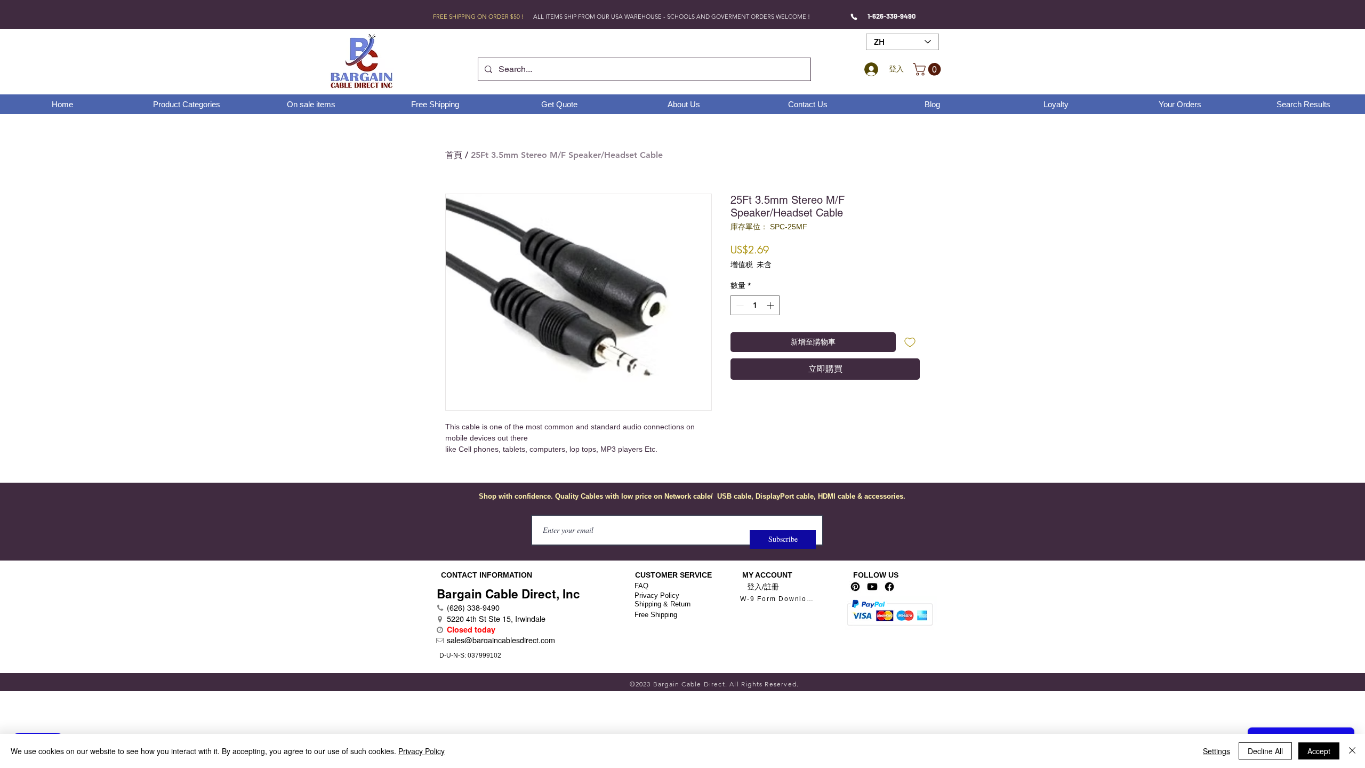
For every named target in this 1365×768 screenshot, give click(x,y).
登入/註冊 (763, 586)
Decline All (1265, 751)
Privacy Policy (657, 595)
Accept (1318, 751)
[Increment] (771, 305)
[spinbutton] (755, 305)
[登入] (869, 69)
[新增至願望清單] (910, 342)
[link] (928, 69)
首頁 (453, 155)
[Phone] (854, 16)
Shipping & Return (662, 604)
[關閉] (1352, 750)
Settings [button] (1216, 751)
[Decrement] (738, 305)
